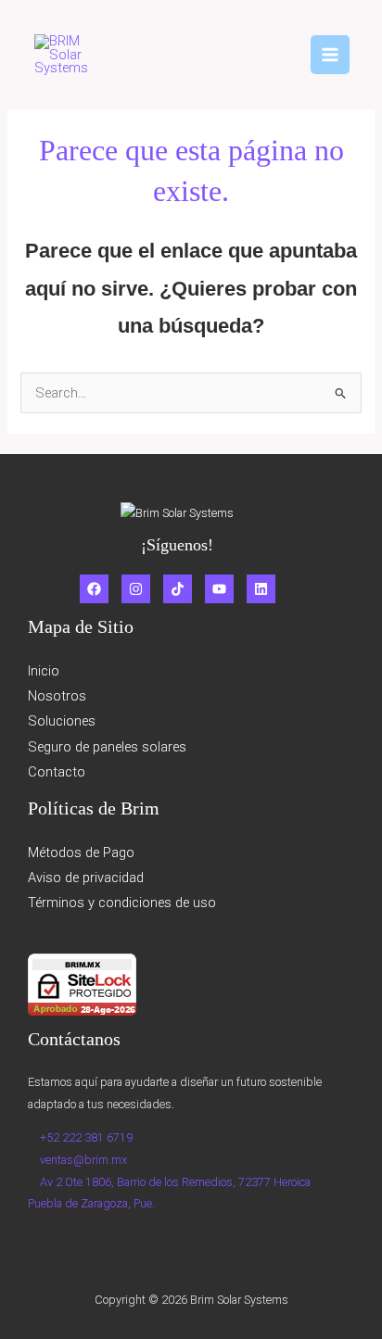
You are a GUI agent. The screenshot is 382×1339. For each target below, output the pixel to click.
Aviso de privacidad (86, 877)
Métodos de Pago (81, 852)
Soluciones (62, 721)
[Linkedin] (261, 589)
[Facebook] (94, 589)
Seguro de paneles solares (107, 747)
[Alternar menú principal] (330, 54)
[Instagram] (135, 589)
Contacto (56, 772)
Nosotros (57, 696)
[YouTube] (219, 589)
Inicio (43, 671)
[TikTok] (177, 589)
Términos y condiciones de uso (122, 902)
